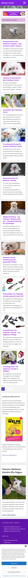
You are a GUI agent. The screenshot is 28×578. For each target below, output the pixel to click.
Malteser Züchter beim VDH (12, 531)
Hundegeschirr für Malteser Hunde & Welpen (10, 369)
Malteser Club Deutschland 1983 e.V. (14, 529)
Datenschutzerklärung (15, 575)
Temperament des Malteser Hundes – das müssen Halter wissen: (12, 44)
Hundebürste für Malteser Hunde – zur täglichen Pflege (12, 332)
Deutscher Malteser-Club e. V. (12, 527)
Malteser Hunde (7, 3)
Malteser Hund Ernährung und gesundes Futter (10, 260)
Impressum (23, 575)
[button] (25, 546)
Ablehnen (14, 567)
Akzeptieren (14, 563)
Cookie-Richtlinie (6, 575)
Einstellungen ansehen (14, 572)
